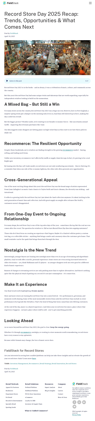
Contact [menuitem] (60, 394)
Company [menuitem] (62, 384)
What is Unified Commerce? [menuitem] (36, 411)
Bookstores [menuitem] (9, 391)
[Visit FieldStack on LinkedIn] (79, 402)
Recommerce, (34, 363)
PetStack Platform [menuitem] (31, 387)
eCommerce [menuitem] (29, 397)
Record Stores (71, 363)
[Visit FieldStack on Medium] (84, 402)
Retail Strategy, (46, 363)
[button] (7, 81)
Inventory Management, (19, 363)
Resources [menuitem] (49, 384)
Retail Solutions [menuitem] (32, 384)
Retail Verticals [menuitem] (12, 384)
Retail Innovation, (59, 363)
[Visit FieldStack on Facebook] (74, 402)
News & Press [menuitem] (62, 397)
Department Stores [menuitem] (12, 394)
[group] (47, 81)
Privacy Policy (76, 415)
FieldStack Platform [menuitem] (31, 391)
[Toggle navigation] (90, 3)
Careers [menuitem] (60, 391)
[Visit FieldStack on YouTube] (74, 406)
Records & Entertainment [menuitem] (14, 401)
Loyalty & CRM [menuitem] (30, 401)
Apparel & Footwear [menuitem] (12, 387)
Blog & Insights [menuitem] (50, 391)
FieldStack (14, 33)
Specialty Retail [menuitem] (11, 404)
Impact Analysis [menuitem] (50, 387)
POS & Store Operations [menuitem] (33, 394)
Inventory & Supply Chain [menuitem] (33, 404)
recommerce (68, 150)
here (34, 358)
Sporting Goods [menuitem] (11, 407)
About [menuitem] (60, 387)
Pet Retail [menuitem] (9, 397)
